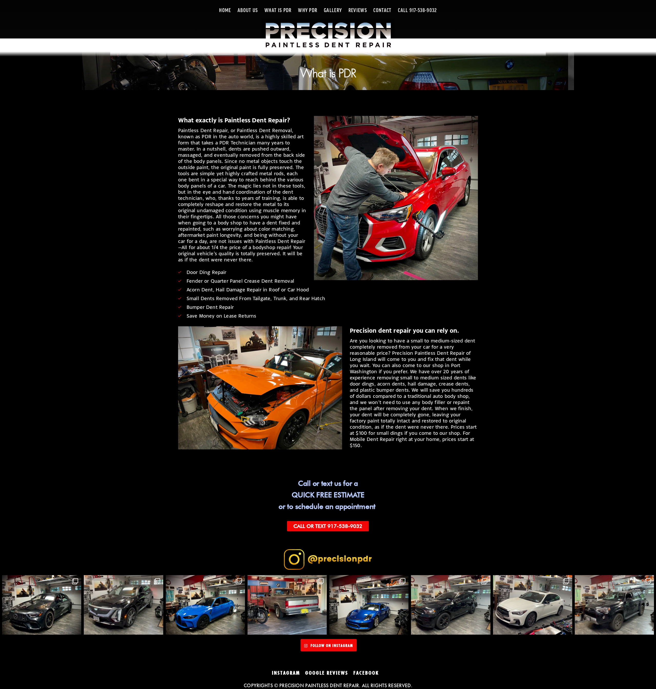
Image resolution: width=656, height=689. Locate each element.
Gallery (333, 11)
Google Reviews (326, 673)
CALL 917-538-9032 (417, 11)
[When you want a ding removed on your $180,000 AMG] (41, 605)
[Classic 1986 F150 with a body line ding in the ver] (287, 605)
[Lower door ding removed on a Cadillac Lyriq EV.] (123, 605)
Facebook (366, 673)
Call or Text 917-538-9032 (327, 526)
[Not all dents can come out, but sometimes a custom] (205, 605)
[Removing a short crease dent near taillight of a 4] (614, 605)
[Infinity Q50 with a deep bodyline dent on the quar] (532, 605)
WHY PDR (307, 11)
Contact (382, 11)
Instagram (286, 673)
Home (225, 11)
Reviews (357, 11)
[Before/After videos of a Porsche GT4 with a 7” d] (368, 605)
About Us (248, 11)
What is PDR (278, 11)
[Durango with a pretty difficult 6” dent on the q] (450, 605)
